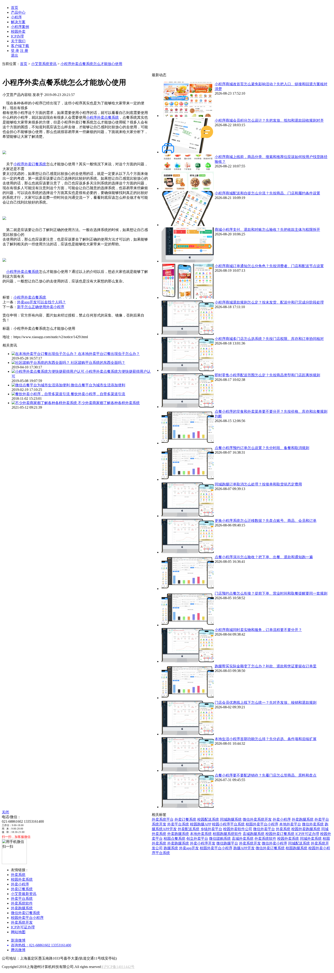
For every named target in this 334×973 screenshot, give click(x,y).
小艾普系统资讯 (44, 64)
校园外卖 (18, 31)
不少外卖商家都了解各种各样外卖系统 (109, 403)
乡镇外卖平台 (211, 829)
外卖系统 (283, 829)
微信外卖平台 (264, 829)
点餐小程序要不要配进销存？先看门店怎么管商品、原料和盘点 (266, 775)
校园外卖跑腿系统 (305, 829)
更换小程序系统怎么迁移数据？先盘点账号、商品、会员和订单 (266, 521)
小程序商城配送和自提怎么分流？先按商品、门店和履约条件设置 (267, 193)
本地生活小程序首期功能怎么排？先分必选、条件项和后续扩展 (266, 739)
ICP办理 (17, 36)
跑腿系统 (171, 848)
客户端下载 (20, 46)
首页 (14, 8)
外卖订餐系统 (185, 819)
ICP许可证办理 (307, 834)
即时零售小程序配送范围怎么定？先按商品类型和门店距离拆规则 (267, 375)
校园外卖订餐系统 (279, 834)
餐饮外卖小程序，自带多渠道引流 (98, 394)
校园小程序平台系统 (228, 824)
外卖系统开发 (250, 843)
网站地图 (18, 932)
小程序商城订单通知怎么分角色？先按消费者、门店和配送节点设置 (269, 266)
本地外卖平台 (290, 824)
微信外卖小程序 (274, 843)
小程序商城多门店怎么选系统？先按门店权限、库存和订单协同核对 (269, 339)
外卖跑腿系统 (303, 819)
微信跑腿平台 (227, 843)
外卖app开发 (189, 848)
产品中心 (18, 12)
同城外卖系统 (311, 838)
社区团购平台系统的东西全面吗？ (98, 363)
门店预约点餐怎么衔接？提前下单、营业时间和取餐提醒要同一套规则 (271, 593)
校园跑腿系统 (296, 848)
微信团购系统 (220, 838)
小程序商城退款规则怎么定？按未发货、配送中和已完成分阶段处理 (269, 302)
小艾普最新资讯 (23, 894)
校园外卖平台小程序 (262, 824)
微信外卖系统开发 (257, 819)
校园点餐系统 (174, 838)
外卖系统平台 (163, 819)
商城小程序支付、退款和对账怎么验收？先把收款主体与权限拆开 (267, 229)
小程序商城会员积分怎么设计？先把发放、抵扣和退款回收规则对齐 (269, 120)
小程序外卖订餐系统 (29, 164)
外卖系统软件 (265, 838)
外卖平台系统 (178, 824)
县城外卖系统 (243, 838)
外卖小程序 (282, 819)
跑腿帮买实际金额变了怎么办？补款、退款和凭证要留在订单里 (266, 666)
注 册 (24, 51)
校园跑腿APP (200, 824)
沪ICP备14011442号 (119, 967)
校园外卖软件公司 (237, 829)
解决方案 (18, 22)
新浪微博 (18, 940)
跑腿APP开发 (244, 848)
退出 (14, 55)
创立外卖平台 (197, 838)
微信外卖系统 (313, 824)
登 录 (15, 51)
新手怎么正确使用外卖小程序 (40, 307)
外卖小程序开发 (202, 843)
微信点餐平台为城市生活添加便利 (98, 385)
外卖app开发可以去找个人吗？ (41, 302)
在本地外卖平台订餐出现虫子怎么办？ (109, 354)
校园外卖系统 (288, 838)
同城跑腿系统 (231, 819)
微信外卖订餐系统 (270, 848)
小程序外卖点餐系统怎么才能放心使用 (91, 64)
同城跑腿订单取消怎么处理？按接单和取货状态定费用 (258, 484)
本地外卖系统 (201, 834)
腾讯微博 (18, 950)
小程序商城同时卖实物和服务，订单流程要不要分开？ (258, 630)
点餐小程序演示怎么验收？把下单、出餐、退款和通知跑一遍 (264, 557)
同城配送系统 (299, 843)
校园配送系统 (208, 819)
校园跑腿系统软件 (227, 834)
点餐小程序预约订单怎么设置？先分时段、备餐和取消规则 (262, 448)
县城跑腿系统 (253, 834)
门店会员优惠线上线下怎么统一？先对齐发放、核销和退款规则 (266, 702)
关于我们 (18, 41)
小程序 (16, 17)
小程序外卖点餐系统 (102, 117)
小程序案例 (20, 27)
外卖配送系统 (188, 829)
